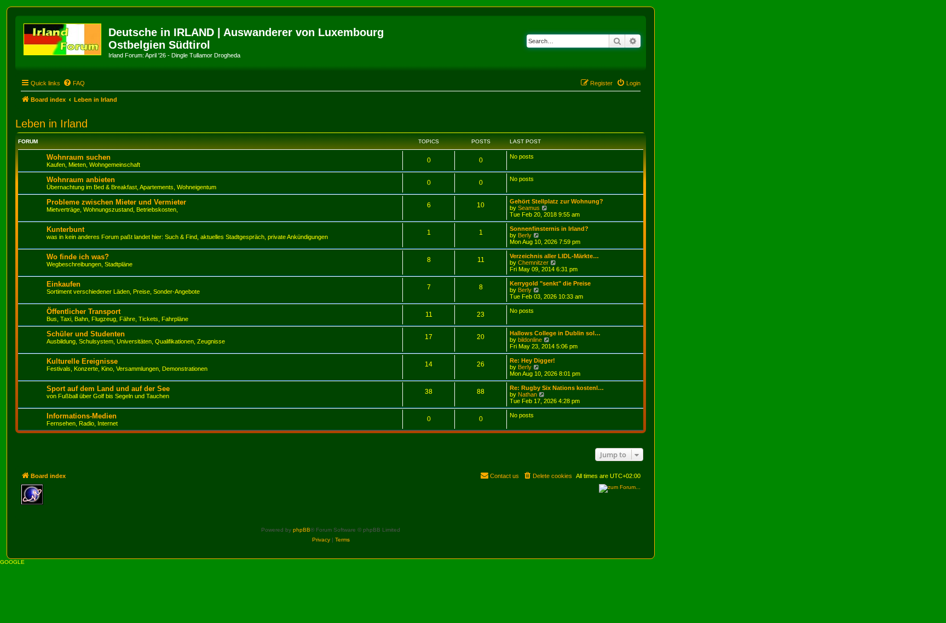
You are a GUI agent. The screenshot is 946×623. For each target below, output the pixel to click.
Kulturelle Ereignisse (82, 361)
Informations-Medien (82, 416)
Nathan (527, 394)
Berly (525, 235)
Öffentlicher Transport (83, 311)
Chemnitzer (533, 262)
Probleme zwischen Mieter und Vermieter (116, 202)
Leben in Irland (51, 124)
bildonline (530, 339)
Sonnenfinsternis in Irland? (549, 228)
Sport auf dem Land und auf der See (108, 389)
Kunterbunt (65, 229)
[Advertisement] (127, 500)
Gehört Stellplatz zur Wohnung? (556, 201)
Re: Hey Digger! (532, 360)
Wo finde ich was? (78, 257)
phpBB (301, 530)
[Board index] (63, 37)
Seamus (529, 208)
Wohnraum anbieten (81, 180)
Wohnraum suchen (79, 157)
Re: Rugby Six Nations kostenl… (557, 388)
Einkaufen (63, 284)
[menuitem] (74, 83)
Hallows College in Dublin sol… (555, 333)
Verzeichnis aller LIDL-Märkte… (554, 256)
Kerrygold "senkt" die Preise (550, 283)
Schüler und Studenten (86, 334)
